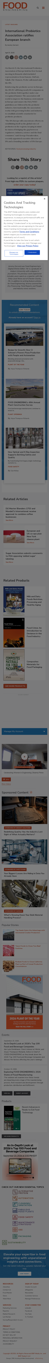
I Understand (32, 252)
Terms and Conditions (29, 231)
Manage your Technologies (13, 253)
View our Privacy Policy (27, 246)
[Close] (44, 198)
